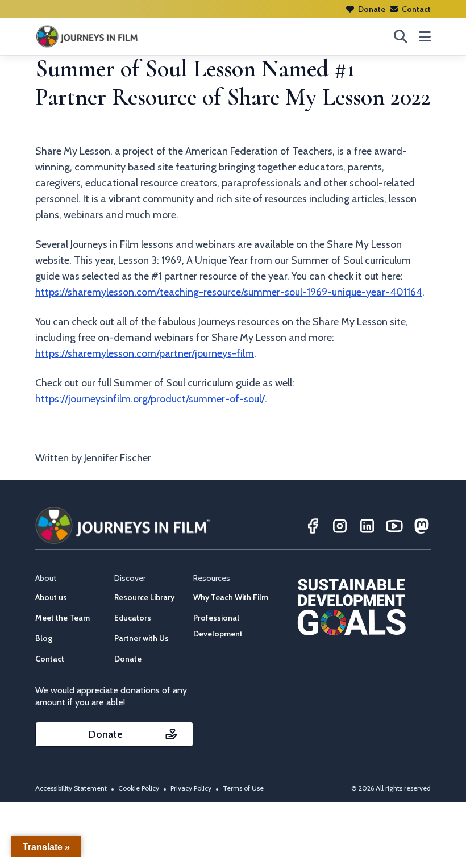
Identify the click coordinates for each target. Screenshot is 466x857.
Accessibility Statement (71, 788)
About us (51, 597)
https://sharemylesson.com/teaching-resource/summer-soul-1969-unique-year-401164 (228, 292)
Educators (132, 618)
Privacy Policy (190, 788)
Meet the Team (62, 618)
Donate (370, 9)
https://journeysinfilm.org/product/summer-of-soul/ (150, 399)
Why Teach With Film (230, 597)
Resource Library (144, 597)
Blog (43, 638)
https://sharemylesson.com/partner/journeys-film (144, 353)
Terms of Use (243, 788)
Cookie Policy (138, 788)
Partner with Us (141, 638)
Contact (415, 9)
